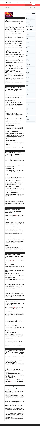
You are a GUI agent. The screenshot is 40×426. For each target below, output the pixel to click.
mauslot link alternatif (18, 385)
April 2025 (27, 55)
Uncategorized (8, 385)
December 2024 (27, 60)
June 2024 (27, 68)
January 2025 (27, 59)
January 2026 (27, 43)
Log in (26, 118)
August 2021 (27, 93)
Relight (6, 385)
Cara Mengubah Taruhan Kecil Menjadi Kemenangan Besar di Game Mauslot (14, 351)
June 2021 (27, 94)
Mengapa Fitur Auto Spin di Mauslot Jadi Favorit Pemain (13, 301)
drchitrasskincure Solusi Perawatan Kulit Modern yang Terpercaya (30, 22)
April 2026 (27, 39)
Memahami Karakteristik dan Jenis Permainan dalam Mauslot (14, 87)
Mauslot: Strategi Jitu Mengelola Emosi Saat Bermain (13, 254)
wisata (27, 113)
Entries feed (27, 119)
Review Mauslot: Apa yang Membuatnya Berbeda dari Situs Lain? (14, 20)
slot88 (27, 109)
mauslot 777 (16, 215)
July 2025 (27, 51)
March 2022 (27, 90)
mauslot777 (18, 356)
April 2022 (27, 89)
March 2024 (27, 72)
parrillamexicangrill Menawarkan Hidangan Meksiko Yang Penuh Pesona (30, 20)
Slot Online (27, 108)
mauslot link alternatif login (12, 260)
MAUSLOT (11, 381)
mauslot (14, 93)
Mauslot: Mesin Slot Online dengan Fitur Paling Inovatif (13, 152)
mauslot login (9, 18)
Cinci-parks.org (7, 2)
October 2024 (27, 63)
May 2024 (27, 69)
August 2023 (27, 81)
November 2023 (27, 77)
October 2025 (27, 47)
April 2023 (27, 86)
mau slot (11, 385)
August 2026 (27, 34)
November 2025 (27, 46)
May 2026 (27, 38)
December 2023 (27, 76)
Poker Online (27, 104)
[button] (30, 4)
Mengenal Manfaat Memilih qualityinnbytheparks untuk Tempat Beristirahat (29, 18)
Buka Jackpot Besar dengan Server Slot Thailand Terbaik (13, 386)
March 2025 (27, 56)
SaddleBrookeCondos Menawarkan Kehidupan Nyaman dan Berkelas (29, 26)
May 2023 (27, 85)
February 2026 (27, 42)
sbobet (27, 105)
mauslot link (15, 385)
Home (28, 7)
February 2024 (27, 73)
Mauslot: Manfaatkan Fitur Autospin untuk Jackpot (12, 209)
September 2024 (28, 64)
